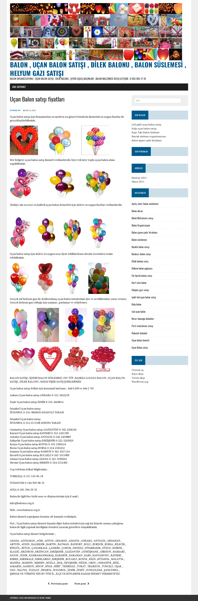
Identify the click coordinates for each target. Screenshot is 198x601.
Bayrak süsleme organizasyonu (149, 136)
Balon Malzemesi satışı (142, 218)
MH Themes (46, 598)
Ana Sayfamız (19, 87)
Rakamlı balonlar (140, 333)
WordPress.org (140, 381)
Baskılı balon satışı (140, 247)
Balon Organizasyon (141, 225)
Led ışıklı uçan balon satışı (146, 124)
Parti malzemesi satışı (142, 326)
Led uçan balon (138, 311)
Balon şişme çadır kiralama (146, 140)
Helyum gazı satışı (140, 290)
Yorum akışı (138, 377)
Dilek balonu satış (140, 261)
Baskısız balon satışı (141, 254)
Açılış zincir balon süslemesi (145, 204)
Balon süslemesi (139, 240)
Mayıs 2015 (138, 181)
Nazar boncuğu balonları (143, 319)
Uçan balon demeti (140, 340)
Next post (80, 583)
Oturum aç (138, 370)
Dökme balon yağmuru (142, 268)
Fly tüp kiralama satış (142, 276)
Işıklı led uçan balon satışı (144, 297)
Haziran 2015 (139, 177)
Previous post (59, 583)
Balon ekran (137, 211)
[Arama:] (157, 100)
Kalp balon (136, 304)
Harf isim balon (139, 283)
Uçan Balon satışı (140, 347)
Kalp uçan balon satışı (144, 128)
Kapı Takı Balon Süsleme (145, 132)
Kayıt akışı (137, 373)
